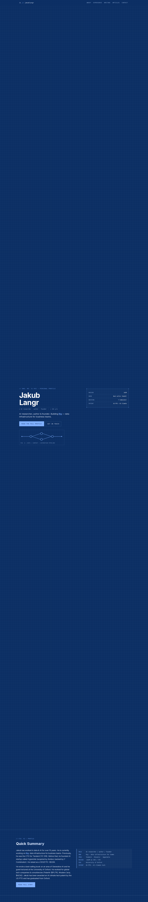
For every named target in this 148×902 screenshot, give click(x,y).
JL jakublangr (26, 3)
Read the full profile (32, 424)
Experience (97, 2)
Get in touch (53, 424)
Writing (107, 2)
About (89, 2)
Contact (125, 2)
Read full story (25, 884)
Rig (60, 414)
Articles (116, 2)
